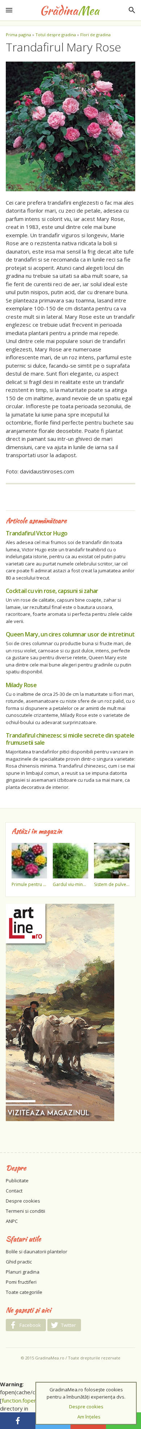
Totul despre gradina (55, 34)
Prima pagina (18, 34)
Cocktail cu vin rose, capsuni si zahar (52, 591)
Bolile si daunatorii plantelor (36, 1251)
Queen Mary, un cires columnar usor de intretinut (70, 634)
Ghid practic (19, 1261)
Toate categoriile (24, 1292)
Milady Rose (21, 685)
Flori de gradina (95, 34)
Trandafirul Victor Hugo (36, 533)
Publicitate (17, 1180)
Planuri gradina (22, 1272)
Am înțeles (89, 1416)
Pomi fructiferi (21, 1282)
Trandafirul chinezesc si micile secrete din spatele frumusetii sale (70, 739)
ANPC (12, 1221)
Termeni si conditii (25, 1211)
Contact (14, 1190)
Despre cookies (23, 1201)
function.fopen (19, 1400)
